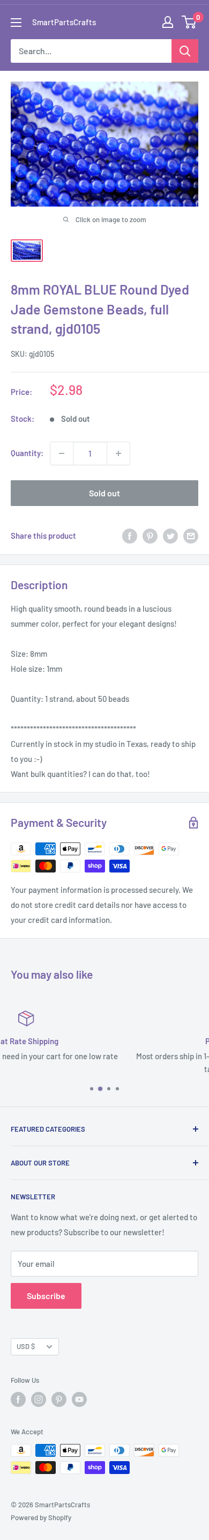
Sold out (104, 493)
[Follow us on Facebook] (18, 1399)
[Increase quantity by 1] (118, 453)
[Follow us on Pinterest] (58, 1399)
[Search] (184, 51)
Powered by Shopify (41, 1517)
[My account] (167, 22)
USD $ (26, 1346)
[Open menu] (16, 22)
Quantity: (27, 453)
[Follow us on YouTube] (79, 1399)
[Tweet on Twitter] (170, 535)
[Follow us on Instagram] (38, 1399)
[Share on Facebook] (129, 535)
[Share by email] (190, 535)
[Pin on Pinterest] (150, 535)
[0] (189, 22)
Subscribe (46, 1295)
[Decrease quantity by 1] (61, 453)
